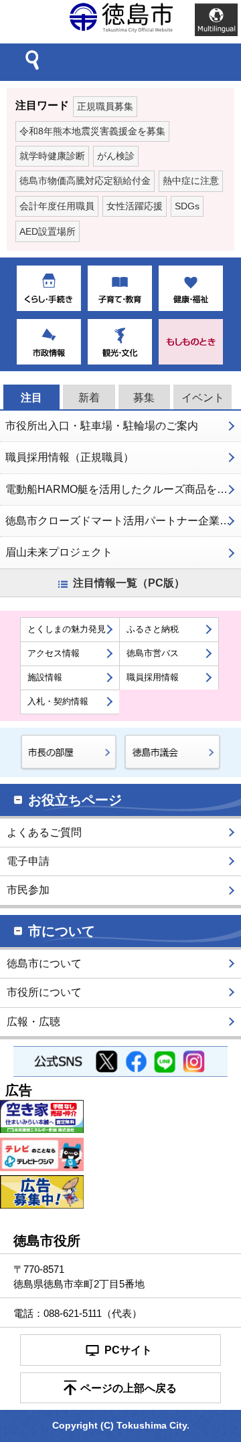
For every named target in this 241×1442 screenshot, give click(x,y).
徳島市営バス (153, 653)
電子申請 (28, 861)
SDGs (187, 206)
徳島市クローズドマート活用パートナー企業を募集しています (123, 520)
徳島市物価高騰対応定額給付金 (85, 181)
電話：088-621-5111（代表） (77, 1313)
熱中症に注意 (191, 181)
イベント (202, 397)
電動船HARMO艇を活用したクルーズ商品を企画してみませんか (123, 489)
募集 (144, 397)
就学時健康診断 (52, 156)
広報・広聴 (33, 1021)
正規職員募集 (105, 107)
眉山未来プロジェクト (58, 552)
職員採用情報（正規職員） (69, 457)
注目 (31, 397)
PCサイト (128, 1350)
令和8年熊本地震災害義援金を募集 (92, 131)
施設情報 (44, 677)
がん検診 (116, 156)
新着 (89, 397)
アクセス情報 (53, 653)
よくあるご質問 (44, 832)
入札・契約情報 (57, 701)
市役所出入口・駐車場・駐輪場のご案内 (101, 425)
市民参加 (28, 890)
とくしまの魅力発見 (66, 629)
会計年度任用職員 (56, 206)
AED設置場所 (47, 232)
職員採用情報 (153, 677)
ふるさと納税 (153, 629)
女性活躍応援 (134, 206)
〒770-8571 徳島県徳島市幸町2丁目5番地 (79, 1276)
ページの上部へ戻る (128, 1388)
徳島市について (44, 963)
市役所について (44, 992)
